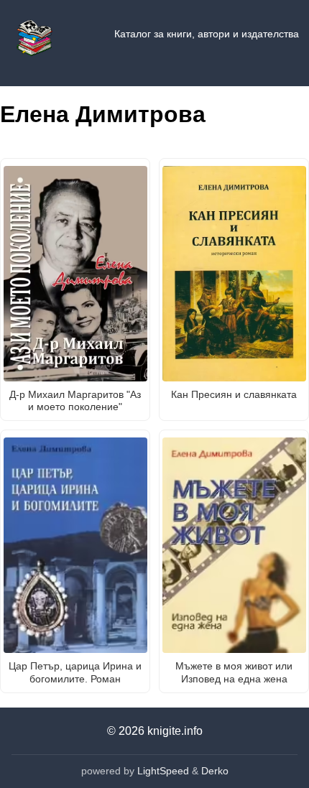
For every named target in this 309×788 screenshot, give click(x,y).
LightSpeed (163, 771)
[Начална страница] (34, 34)
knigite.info (175, 731)
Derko (215, 771)
